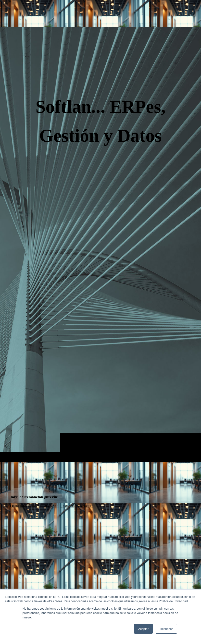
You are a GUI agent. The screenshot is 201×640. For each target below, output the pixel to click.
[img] (100, 244)
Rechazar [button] (166, 629)
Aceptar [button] (143, 629)
